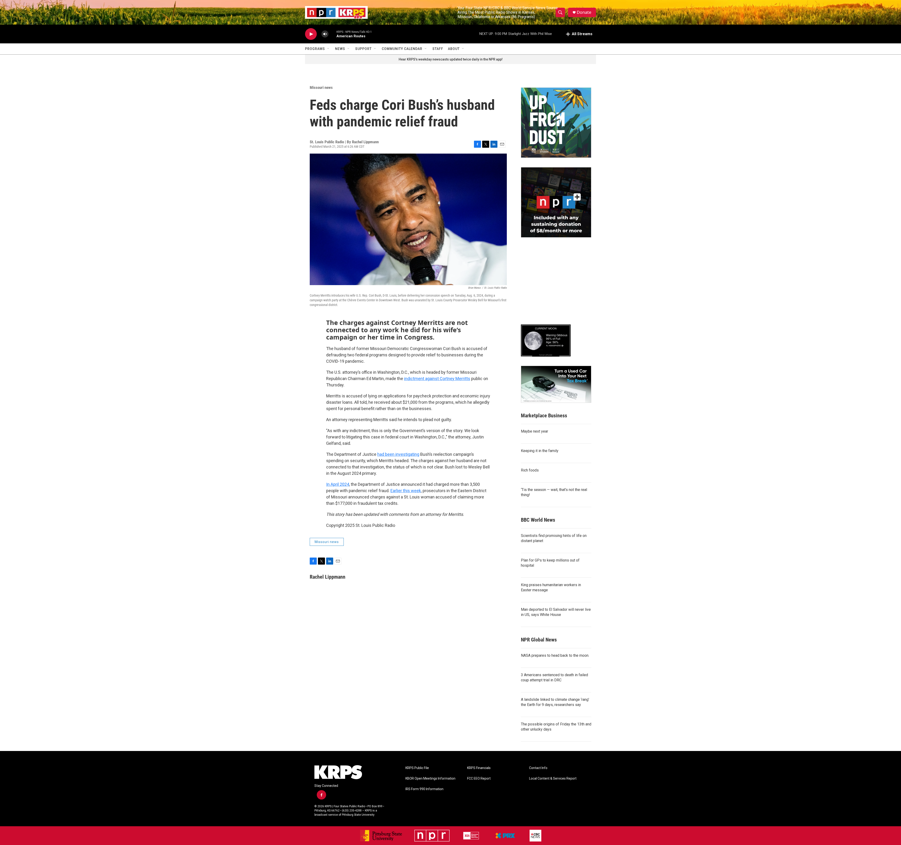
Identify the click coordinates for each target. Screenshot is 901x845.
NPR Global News (539, 640)
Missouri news (321, 87)
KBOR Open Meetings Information (430, 778)
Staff (437, 49)
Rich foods (530, 470)
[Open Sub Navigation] (328, 49)
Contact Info (538, 768)
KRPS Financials (479, 768)
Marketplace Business (544, 416)
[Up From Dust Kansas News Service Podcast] (556, 123)
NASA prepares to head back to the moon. (555, 655)
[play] (311, 34)
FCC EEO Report (479, 778)
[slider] (332, 33)
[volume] (325, 34)
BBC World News (538, 520)
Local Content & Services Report (552, 778)
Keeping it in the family (539, 451)
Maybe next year (534, 431)
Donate (584, 12)
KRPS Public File (417, 768)
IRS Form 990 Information (424, 789)
